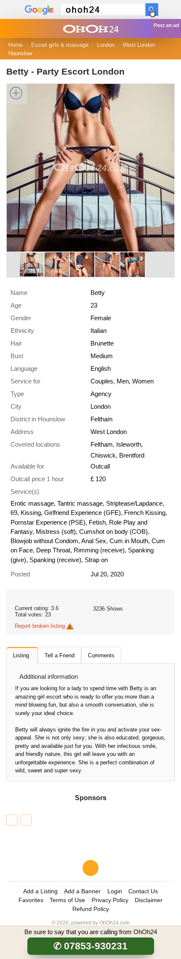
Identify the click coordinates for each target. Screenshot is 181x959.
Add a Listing (40, 891)
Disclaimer (148, 900)
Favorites (31, 900)
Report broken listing (40, 626)
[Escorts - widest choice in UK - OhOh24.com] (90, 28)
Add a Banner (82, 891)
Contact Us (143, 891)
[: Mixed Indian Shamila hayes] (11, 819)
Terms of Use (67, 900)
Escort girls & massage (59, 45)
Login (114, 891)
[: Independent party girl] (26, 819)
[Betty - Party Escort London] (90, 167)
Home (15, 45)
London (105, 45)
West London (139, 45)
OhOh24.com (114, 922)
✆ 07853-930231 (90, 945)
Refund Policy (90, 908)
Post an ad (166, 25)
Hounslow (20, 53)
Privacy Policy (110, 900)
